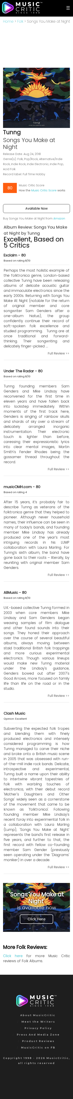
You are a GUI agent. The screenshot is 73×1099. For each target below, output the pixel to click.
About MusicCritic (37, 1015)
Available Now (36, 208)
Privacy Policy (38, 1028)
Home (8, 21)
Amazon (59, 218)
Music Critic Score (44, 190)
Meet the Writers (38, 1021)
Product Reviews (38, 1041)
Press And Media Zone (38, 1034)
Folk (20, 21)
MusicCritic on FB (38, 1047)
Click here (13, 955)
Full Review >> (58, 353)
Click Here (36, 919)
